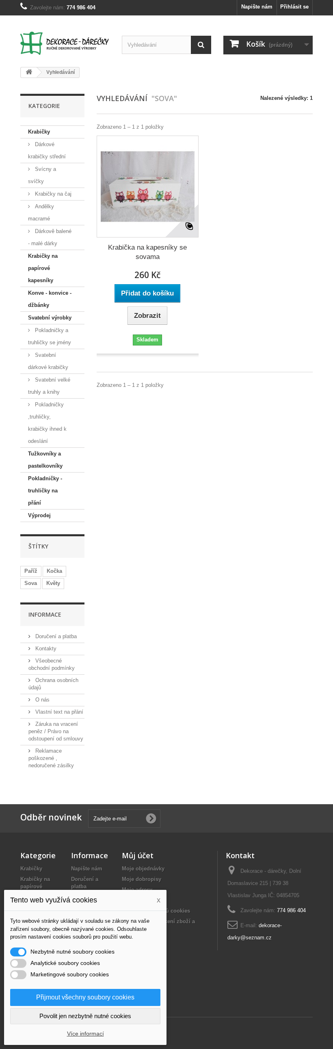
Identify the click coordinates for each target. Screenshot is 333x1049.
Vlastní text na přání (58, 712)
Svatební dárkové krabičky (48, 361)
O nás (42, 700)
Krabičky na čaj (52, 194)
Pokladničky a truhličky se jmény (49, 336)
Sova (30, 583)
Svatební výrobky (49, 318)
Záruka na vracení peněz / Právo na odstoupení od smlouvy (55, 731)
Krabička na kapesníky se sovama (147, 252)
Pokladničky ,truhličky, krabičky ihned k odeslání (47, 422)
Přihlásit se (294, 7)
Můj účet (138, 855)
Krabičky (39, 132)
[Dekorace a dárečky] (65, 43)
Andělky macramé (41, 212)
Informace (44, 614)
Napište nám (256, 7)
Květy (53, 583)
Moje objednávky (143, 869)
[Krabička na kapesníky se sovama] (148, 186)
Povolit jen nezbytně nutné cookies (85, 1015)
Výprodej (39, 515)
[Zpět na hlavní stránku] (29, 72)
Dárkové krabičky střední (47, 150)
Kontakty (45, 648)
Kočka (54, 571)
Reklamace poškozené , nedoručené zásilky (51, 758)
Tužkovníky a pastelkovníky (45, 460)
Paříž (30, 571)
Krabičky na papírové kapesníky (43, 268)
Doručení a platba (55, 636)
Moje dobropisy (141, 879)
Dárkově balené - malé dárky (49, 237)
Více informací (85, 1033)
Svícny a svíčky (42, 175)
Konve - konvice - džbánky (49, 299)
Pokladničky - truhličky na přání (45, 490)
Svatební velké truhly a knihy (49, 386)
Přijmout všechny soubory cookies (85, 997)
